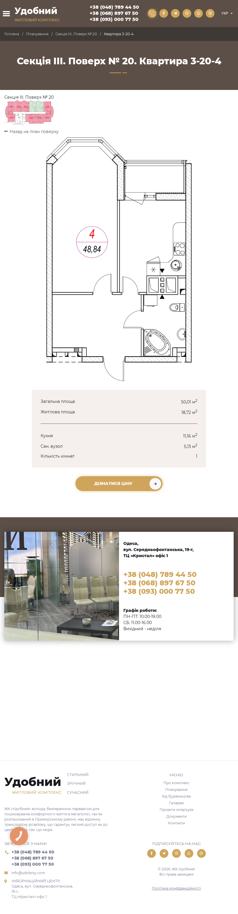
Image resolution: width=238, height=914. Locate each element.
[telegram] (175, 13)
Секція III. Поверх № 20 (76, 34)
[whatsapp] (198, 13)
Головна (11, 34)
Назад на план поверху (34, 131)
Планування (37, 34)
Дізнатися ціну (113, 483)
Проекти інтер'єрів (176, 809)
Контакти (176, 823)
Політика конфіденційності (176, 888)
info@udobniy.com (28, 873)
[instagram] (210, 13)
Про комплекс (176, 783)
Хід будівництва (176, 796)
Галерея (176, 803)
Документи (176, 816)
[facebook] (163, 13)
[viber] (187, 13)
